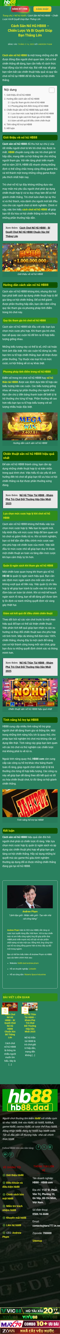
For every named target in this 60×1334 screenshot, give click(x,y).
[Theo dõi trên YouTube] (5, 1154)
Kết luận (11, 128)
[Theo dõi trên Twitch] (11, 1154)
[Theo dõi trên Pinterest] (50, 1147)
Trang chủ (7, 15)
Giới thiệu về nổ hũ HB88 (19, 95)
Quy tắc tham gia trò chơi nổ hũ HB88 (28, 102)
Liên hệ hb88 (13, 1225)
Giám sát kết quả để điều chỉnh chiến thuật (30, 120)
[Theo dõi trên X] (44, 1147)
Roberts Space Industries (35, 974)
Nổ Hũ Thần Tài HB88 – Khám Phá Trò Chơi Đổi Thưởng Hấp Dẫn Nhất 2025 (30, 1023)
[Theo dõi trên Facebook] (38, 1147)
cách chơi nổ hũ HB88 (34, 209)
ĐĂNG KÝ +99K (20, 9)
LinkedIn (32, 969)
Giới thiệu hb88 (15, 1175)
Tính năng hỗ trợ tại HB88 (19, 124)
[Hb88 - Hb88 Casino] (18, 3)
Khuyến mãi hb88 (16, 1217)
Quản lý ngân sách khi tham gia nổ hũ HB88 (30, 117)
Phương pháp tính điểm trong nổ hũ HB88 (29, 106)
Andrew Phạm (45, 44)
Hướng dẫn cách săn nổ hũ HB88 (23, 99)
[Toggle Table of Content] (50, 90)
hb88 (37, 1118)
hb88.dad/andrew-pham (28, 963)
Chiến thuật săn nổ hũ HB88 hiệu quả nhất (27, 110)
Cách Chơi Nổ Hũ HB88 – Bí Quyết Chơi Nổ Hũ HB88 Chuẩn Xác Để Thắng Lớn (10, 1026)
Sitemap (37, 1240)
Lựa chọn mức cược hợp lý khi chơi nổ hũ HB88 (32, 113)
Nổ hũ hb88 (20, 15)
